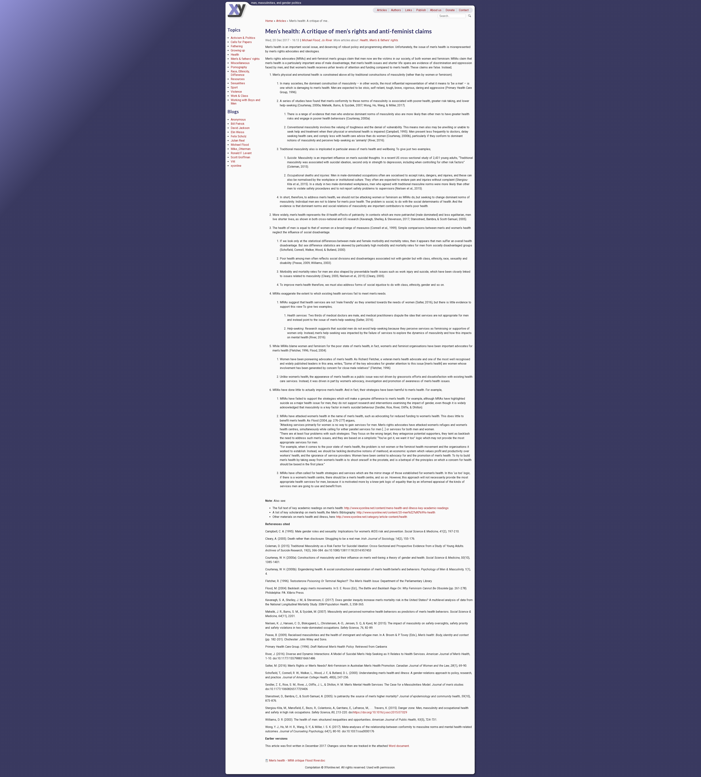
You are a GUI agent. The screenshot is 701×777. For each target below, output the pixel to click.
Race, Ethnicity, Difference (240, 73)
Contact (464, 10)
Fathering (237, 46)
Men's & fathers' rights (245, 59)
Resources (238, 79)
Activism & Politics (243, 38)
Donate (450, 10)
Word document (399, 746)
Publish (421, 10)
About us (436, 10)
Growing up (238, 50)
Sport (234, 87)
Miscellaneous (240, 63)
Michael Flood (240, 144)
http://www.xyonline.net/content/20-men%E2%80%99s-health (396, 512)
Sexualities (238, 83)
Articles (382, 10)
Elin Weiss (237, 132)
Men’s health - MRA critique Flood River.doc (297, 760)
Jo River (326, 40)
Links (408, 10)
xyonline (236, 165)
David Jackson (240, 128)
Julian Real (238, 140)
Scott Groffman (240, 157)
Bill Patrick (238, 123)
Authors (396, 10)
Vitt (233, 161)
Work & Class (239, 96)
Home (269, 21)
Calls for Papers (241, 42)
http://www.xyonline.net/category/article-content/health (371, 517)
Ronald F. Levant (241, 153)
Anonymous (238, 119)
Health (235, 54)
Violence (236, 91)
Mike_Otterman (240, 149)
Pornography (239, 67)
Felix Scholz (239, 136)
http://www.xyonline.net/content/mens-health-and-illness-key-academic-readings (396, 508)
